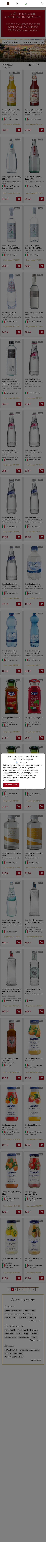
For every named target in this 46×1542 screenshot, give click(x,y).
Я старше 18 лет (11, 785)
